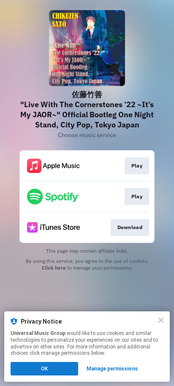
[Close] (161, 320)
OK (44, 369)
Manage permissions (112, 369)
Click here (54, 268)
